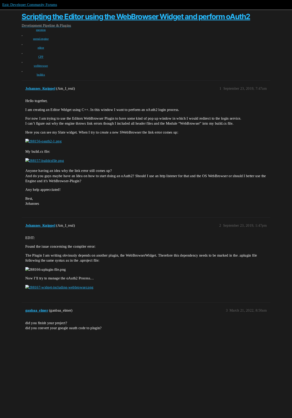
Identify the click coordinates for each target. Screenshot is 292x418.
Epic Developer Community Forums (29, 5)
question (41, 30)
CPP (41, 56)
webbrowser (41, 65)
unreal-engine (41, 38)
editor (41, 47)
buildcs (41, 74)
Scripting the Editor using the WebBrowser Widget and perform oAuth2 (136, 16)
